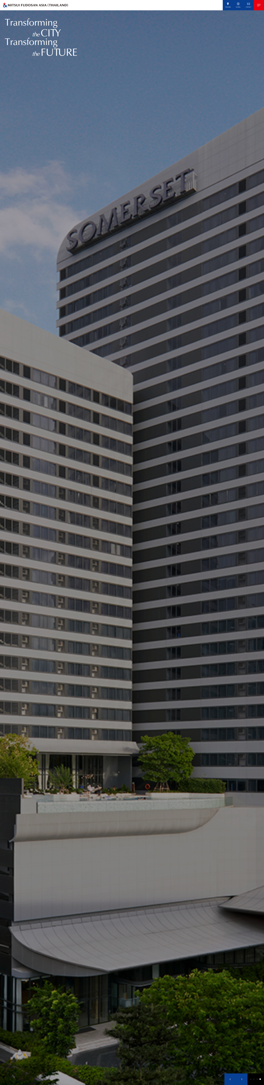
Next (242, 1079)
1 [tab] (251, 1079)
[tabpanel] (132, 547)
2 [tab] (254, 1079)
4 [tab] (260, 1079)
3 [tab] (257, 1079)
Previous (230, 1079)
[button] (228, 5)
